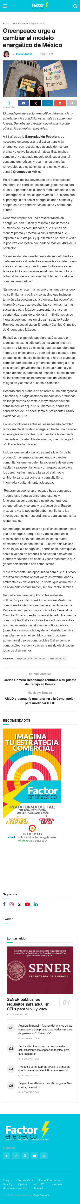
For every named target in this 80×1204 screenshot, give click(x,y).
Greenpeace (57, 658)
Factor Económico (49, 1180)
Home (6, 23)
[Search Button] (75, 6)
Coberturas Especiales (15, 1188)
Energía (7, 1180)
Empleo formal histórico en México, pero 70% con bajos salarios (45, 1085)
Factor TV (38, 1184)
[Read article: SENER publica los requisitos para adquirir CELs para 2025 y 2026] (40, 970)
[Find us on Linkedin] (36, 904)
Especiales (56, 1184)
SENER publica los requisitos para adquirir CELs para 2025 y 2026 (28, 1004)
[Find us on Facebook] (4, 904)
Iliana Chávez (24, 54)
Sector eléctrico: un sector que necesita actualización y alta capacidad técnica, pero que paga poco (44, 1050)
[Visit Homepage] (40, 6)
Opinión (22, 1184)
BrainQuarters (41, 1195)
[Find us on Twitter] (19, 904)
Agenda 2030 (38, 23)
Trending (7, 1184)
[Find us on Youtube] (27, 904)
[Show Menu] (5, 6)
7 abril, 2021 (46, 54)
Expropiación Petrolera (31, 658)
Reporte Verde (20, 23)
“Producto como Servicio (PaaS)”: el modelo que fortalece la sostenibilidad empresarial (44, 1068)
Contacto (39, 1188)
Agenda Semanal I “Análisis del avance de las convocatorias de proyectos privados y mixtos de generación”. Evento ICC (45, 1029)
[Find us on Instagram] (12, 904)
